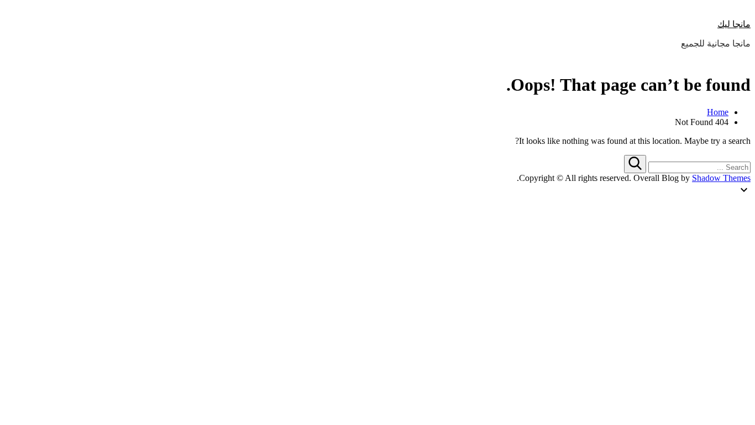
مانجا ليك (734, 24)
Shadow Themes (721, 178)
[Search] (635, 164)
